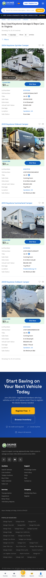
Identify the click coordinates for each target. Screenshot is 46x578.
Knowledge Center (30, 470)
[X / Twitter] (20, 459)
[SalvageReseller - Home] (8, 3)
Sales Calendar (6, 481)
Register (27, 496)
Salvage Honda (20, 522)
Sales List (5, 484)
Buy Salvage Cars (14, 19)
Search (39, 10)
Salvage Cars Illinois (9, 539)
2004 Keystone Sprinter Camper (15, 45)
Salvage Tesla (7, 529)
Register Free (21, 410)
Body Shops (6, 499)
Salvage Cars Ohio (8, 543)
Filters (6, 39)
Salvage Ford (32, 522)
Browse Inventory (23, 419)
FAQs (26, 475)
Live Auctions (6, 472)
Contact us (27, 481)
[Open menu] (43, 3)
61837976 (26, 169)
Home (4, 19)
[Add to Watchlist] (40, 45)
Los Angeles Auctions (9, 553)
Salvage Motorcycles (22, 550)
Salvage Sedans (7, 550)
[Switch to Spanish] (18, 3)
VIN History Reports (8, 502)
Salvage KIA (36, 553)
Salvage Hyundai (32, 529)
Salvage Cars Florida (24, 536)
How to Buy (28, 472)
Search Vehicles (7, 470)
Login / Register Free (30, 3)
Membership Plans (30, 493)
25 (26, 35)
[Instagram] (9, 459)
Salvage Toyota (7, 522)
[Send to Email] (43, 45)
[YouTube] (15, 459)
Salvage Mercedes (34, 525)
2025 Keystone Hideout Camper (15, 124)
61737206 (26, 90)
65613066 (26, 327)
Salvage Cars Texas (8, 536)
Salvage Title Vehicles (36, 546)
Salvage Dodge (7, 532)
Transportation (7, 493)
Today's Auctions (7, 475)
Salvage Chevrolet (8, 525)
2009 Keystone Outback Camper (15, 281)
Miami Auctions (24, 553)
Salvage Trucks (33, 543)
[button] (41, 64)
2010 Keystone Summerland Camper (17, 203)
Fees (25, 478)
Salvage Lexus (31, 557)
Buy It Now (5, 478)
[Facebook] (4, 459)
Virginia (25, 19)
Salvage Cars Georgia (25, 539)
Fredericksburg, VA (29, 269)
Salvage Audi (20, 557)
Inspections (5, 496)
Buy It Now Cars (21, 546)
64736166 (26, 248)
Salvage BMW (21, 525)
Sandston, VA (28, 111)
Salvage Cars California (22, 532)
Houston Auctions (37, 550)
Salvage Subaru (7, 557)
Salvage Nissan (19, 529)
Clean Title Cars (8, 546)
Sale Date (13, 35)
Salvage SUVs (22, 543)
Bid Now (32, 84)
